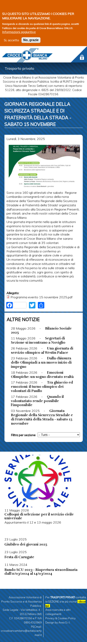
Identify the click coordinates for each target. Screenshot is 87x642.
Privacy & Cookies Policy (60, 618)
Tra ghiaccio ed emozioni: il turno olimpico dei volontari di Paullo (42, 386)
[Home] (27, 55)
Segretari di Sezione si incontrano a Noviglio (38, 340)
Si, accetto (11, 40)
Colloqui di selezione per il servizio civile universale (39, 516)
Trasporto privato (19, 68)
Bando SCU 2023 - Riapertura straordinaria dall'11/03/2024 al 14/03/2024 (40, 571)
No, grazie (31, 40)
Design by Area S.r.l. (57, 622)
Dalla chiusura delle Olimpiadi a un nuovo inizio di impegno (41, 362)
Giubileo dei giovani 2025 (25, 544)
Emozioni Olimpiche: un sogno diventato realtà (42, 374)
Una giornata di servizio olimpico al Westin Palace (42, 350)
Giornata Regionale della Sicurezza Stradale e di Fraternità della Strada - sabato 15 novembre (42, 417)
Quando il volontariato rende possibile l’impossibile (37, 400)
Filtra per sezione (23, 435)
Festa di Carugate (19, 557)
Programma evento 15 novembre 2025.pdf (41, 297)
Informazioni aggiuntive (19, 32)
